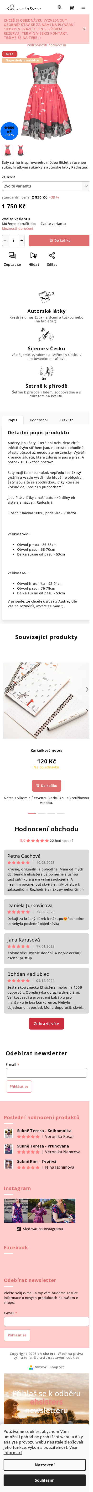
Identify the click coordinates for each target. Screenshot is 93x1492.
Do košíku (62, 240)
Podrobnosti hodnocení (46, 45)
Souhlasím (45, 1480)
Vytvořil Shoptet (49, 1367)
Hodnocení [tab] (39, 420)
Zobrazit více (46, 1023)
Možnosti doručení (17, 228)
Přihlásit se (19, 1086)
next (87, 689)
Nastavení (45, 1465)
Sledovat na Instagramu (43, 1228)
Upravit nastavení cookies (56, 1357)
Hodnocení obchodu (47, 829)
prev (6, 689)
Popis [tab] (12, 420)
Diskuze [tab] (67, 420)
